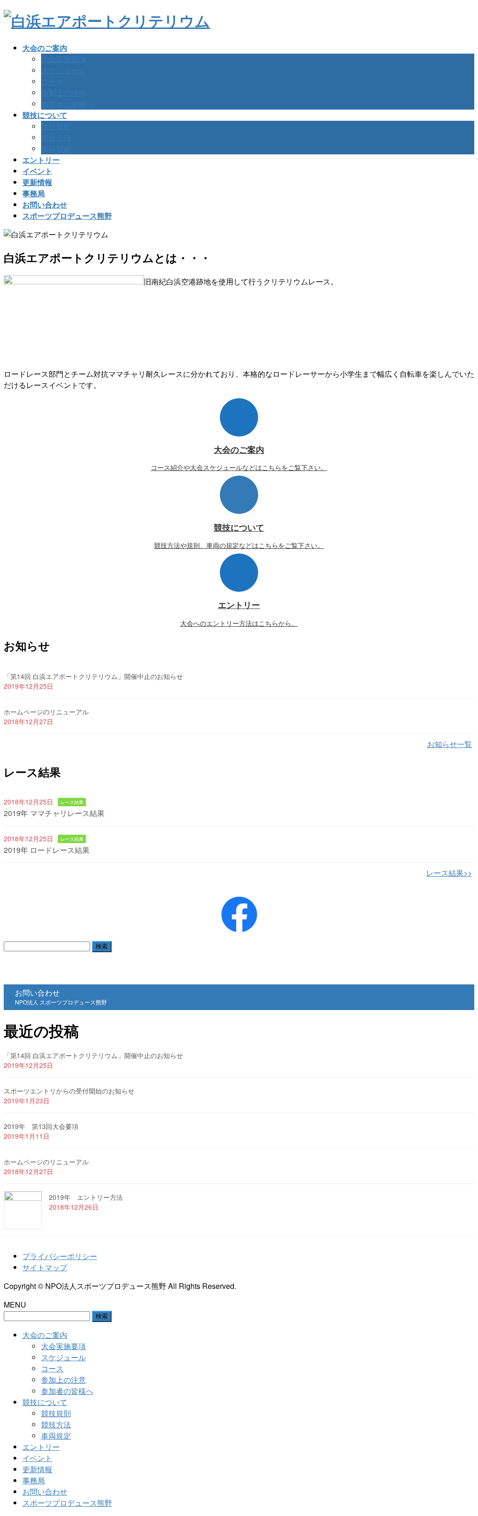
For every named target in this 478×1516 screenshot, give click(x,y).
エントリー (41, 1446)
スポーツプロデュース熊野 (67, 1502)
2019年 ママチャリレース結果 (54, 813)
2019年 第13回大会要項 (41, 1126)
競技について (44, 1402)
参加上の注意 (63, 92)
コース (52, 81)
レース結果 (72, 802)
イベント (37, 1458)
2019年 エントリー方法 (86, 1197)
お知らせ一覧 (449, 744)
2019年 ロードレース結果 (47, 850)
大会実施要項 (63, 59)
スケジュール (63, 70)
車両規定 (56, 148)
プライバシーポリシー (59, 1256)
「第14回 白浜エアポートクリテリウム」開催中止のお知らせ (93, 676)
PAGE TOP (459, 1461)
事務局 (33, 1480)
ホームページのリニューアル (46, 711)
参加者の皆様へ (67, 103)
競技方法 (56, 137)
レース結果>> (449, 872)
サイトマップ (44, 1267)
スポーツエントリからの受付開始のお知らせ (69, 1090)
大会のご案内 (44, 1334)
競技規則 (56, 126)
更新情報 (37, 1469)
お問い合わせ (44, 1491)
